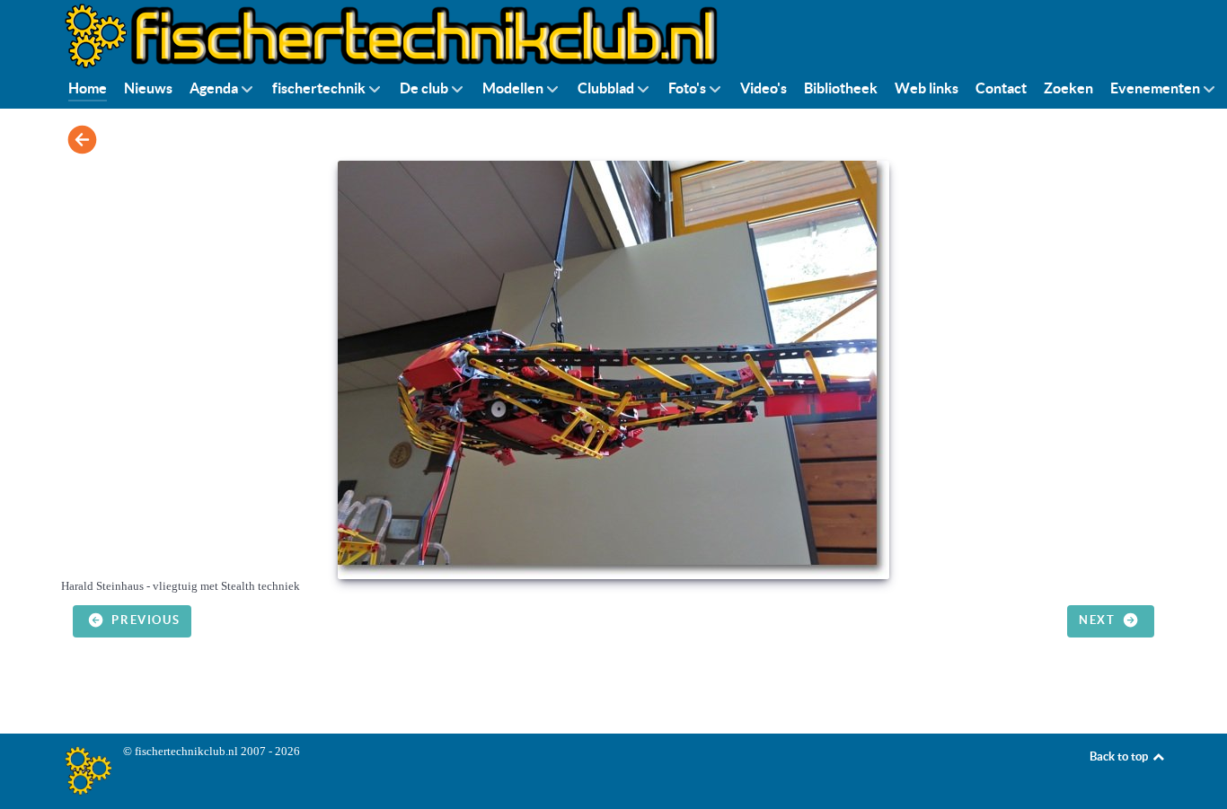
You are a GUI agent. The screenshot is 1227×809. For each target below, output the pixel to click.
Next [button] (1099, 620)
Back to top (1120, 756)
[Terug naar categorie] (81, 139)
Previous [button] (144, 620)
